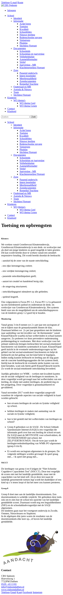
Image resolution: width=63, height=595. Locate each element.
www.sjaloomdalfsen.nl (12, 589)
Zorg (15, 177)
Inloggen (11, 10)
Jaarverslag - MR (28, 171)
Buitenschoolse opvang (31, 144)
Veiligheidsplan (27, 163)
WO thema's (19, 207)
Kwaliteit (24, 136)
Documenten (19, 155)
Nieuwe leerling (27, 141)
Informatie (18, 127)
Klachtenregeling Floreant (32, 174)
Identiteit (17, 125)
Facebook (27, 592)
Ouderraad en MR (22, 193)
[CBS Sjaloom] (9, 5)
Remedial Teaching (29, 190)
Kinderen (11, 204)
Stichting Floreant (28, 152)
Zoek (33, 117)
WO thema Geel (27, 209)
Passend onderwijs (28, 179)
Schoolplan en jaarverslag (32, 160)
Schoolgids (25, 157)
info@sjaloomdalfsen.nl (12, 587)
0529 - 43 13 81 (9, 584)
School (10, 122)
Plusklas (24, 149)
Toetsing (24, 133)
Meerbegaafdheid (28, 185)
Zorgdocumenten (28, 188)
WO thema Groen (28, 212)
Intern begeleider (28, 182)
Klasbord (11, 218)
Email (13, 592)
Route (20, 2)
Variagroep (25, 146)
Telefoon (5, 2)
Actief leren (25, 130)
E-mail (13, 2)
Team (16, 198)
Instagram (37, 592)
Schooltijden (26, 138)
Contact (11, 215)
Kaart (19, 592)
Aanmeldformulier (28, 166)
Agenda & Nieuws (22, 196)
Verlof (23, 168)
